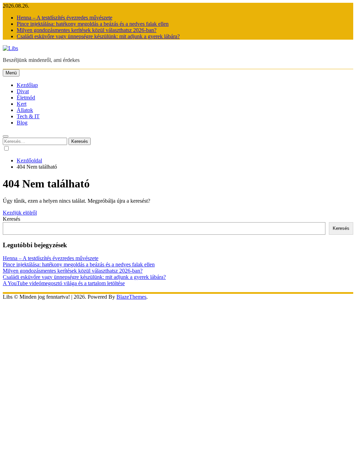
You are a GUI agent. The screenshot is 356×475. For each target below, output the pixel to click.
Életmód (26, 97)
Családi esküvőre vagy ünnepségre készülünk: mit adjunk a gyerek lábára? (98, 36)
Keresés (11, 219)
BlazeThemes (131, 297)
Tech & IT (28, 116)
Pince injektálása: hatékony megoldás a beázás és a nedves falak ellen (93, 24)
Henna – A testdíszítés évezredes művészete (64, 18)
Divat (23, 91)
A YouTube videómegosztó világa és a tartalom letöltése (64, 283)
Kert (21, 104)
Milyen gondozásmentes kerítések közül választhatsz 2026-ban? (86, 30)
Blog (22, 123)
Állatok (25, 110)
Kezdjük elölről (20, 213)
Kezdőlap (27, 85)
